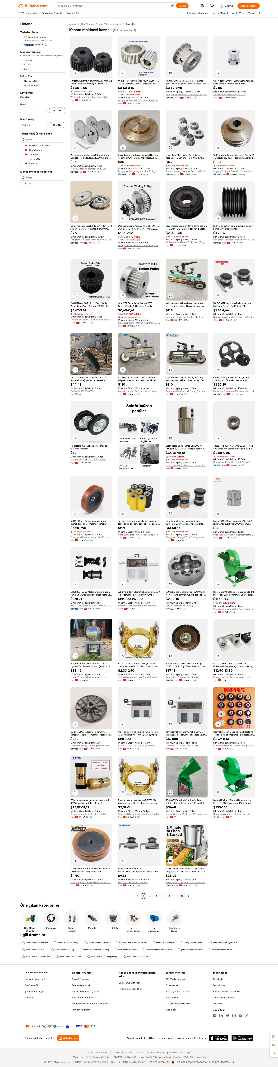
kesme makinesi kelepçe (68, 942)
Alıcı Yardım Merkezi (175, 979)
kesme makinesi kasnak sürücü (133, 942)
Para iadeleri (172, 997)
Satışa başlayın (220, 985)
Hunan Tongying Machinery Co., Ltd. (88, 677)
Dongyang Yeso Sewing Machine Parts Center (91, 882)
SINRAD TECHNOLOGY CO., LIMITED (136, 745)
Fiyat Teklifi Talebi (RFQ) (130, 989)
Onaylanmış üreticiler (129, 982)
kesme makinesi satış (64, 950)
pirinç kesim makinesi (193, 942)
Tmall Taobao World (123, 1052)
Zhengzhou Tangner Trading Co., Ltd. (88, 814)
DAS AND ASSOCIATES (81, 391)
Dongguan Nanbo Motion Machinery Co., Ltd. (139, 100)
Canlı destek (172, 985)
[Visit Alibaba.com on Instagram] (234, 1016)
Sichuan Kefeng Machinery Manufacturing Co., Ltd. (187, 814)
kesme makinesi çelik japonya (104, 957)
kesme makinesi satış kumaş (96, 950)
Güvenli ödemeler (80, 979)
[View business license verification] (168, 1062)
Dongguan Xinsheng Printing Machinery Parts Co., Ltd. (187, 317)
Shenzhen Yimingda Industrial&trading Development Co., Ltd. (234, 534)
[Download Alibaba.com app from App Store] (218, 1038)
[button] (173, 6)
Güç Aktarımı (87, 24)
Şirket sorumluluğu (34, 991)
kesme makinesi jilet (165, 942)
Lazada (139, 1052)
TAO (164, 1052)
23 (182, 896)
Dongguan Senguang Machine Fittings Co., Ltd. (139, 171)
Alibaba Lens (42, 1038)
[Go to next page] (188, 896)
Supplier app (134, 1038)
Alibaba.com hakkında (36, 972)
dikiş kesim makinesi (127, 950)
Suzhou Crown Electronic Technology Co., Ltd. (139, 605)
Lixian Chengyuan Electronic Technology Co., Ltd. (187, 465)
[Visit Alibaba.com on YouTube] (240, 1016)
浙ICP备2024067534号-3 (221, 1062)
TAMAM (57, 110)
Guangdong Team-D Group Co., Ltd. (88, 459)
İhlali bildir (171, 1009)
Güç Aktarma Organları (110, 24)
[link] (274, 1036)
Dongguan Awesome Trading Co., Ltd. (232, 814)
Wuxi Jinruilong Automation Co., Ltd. (88, 168)
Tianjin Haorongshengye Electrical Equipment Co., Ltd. (187, 171)
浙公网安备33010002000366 (191, 1062)
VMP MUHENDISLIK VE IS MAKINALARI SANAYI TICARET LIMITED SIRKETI (91, 605)
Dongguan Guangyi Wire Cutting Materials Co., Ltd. (187, 537)
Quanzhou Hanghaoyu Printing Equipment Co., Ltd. (187, 391)
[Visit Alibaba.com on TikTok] (247, 1016)
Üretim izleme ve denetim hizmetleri (90, 1003)
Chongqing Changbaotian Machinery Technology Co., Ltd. (234, 609)
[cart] (212, 6)
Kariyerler (29, 997)
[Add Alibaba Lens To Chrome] (68, 1038)
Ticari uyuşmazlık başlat (177, 991)
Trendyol (173, 1052)
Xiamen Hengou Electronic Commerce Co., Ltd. (139, 391)
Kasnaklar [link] (131, 24)
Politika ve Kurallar (81, 1009)
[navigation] (42, 460)
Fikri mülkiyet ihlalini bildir (178, 1003)
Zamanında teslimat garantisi (86, 991)
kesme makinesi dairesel (37, 942)
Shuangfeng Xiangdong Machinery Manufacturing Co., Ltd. (187, 882)
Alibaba (72, 24)
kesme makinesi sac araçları (159, 950)
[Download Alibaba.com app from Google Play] (242, 1038)
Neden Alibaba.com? (35, 979)
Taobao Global (152, 1052)
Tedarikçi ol (218, 979)
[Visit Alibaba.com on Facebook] (215, 1016)
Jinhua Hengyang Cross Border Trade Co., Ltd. (139, 677)
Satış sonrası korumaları (83, 997)
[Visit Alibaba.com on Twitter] (227, 1016)
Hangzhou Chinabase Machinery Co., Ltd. (186, 94)
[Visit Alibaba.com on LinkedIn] (221, 1016)
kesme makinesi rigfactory (225, 942)
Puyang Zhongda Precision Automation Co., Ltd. (234, 171)
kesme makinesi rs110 (35, 950)
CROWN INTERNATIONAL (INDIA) (182, 605)
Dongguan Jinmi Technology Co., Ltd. (231, 677)
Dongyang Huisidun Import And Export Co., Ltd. (91, 537)
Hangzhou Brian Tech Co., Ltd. (133, 882)
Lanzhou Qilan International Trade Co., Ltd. (139, 814)
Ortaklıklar (218, 1003)
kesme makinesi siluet (222, 950)
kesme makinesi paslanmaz (38, 957)
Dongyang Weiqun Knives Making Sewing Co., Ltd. (234, 317)
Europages (185, 1052)
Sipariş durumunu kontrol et (226, 991)
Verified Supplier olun (223, 997)
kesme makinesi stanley (70, 957)
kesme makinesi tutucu (99, 942)
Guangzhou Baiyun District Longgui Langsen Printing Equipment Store (234, 745)
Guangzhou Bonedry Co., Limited (182, 677)
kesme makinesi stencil (137, 957)
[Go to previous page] (137, 896)
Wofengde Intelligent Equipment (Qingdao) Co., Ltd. (91, 97)
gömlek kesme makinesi (192, 950)
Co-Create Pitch (33, 985)
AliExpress (93, 1052)
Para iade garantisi (81, 985)
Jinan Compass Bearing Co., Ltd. (229, 94)
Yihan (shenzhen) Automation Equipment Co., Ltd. (139, 534)
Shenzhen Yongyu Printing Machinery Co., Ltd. (91, 745)
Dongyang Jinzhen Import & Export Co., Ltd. (234, 462)
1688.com (106, 1052)
